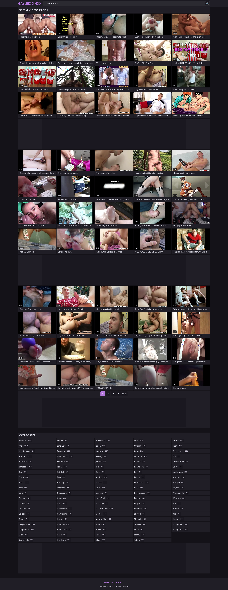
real (138, 487)
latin (100, 487)
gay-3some (64, 508)
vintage (178, 482)
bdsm (23, 477)
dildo (23, 534)
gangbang (64, 493)
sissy (138, 529)
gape (61, 498)
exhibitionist (64, 456)
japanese (102, 451)
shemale (140, 519)
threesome (180, 451)
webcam (179, 498)
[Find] (207, 3)
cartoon (24, 498)
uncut (177, 466)
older (100, 540)
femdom (63, 487)
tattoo (178, 440)
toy (176, 456)
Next (124, 394)
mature (101, 514)
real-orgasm (142, 493)
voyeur (178, 487)
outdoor (140, 456)
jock (99, 466)
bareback (25, 466)
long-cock (102, 498)
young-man (180, 524)
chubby (24, 503)
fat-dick (62, 472)
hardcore (63, 540)
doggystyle (26, 540)
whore (178, 508)
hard (61, 534)
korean (101, 482)
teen (177, 446)
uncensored (180, 461)
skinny (139, 534)
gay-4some (64, 514)
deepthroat (26, 529)
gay (61, 503)
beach (23, 482)
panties (139, 461)
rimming (140, 508)
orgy (138, 451)
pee (137, 472)
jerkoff (101, 461)
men (100, 524)
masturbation (104, 508)
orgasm (139, 446)
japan (100, 446)
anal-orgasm (26, 451)
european (63, 451)
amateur (25, 440)
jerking (101, 456)
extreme (63, 461)
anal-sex (25, 456)
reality (139, 498)
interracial (103, 440)
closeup (24, 508)
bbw (22, 472)
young (178, 519)
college (24, 514)
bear (23, 487)
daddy (23, 519)
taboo (139, 540)
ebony (62, 440)
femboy (62, 482)
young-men (180, 529)
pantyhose (141, 466)
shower (139, 524)
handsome (64, 529)
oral (138, 440)
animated (25, 461)
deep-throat (27, 524)
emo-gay (63, 446)
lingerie (101, 493)
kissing (101, 477)
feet (61, 477)
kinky (100, 472)
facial (62, 466)
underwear (180, 472)
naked (100, 529)
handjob (63, 524)
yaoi (176, 514)
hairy (62, 519)
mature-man (103, 519)
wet (176, 503)
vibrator (178, 477)
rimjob (139, 503)
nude (100, 534)
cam (23, 493)
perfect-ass (141, 482)
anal (23, 446)
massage (102, 503)
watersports (180, 493)
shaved (139, 514)
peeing (139, 477)
